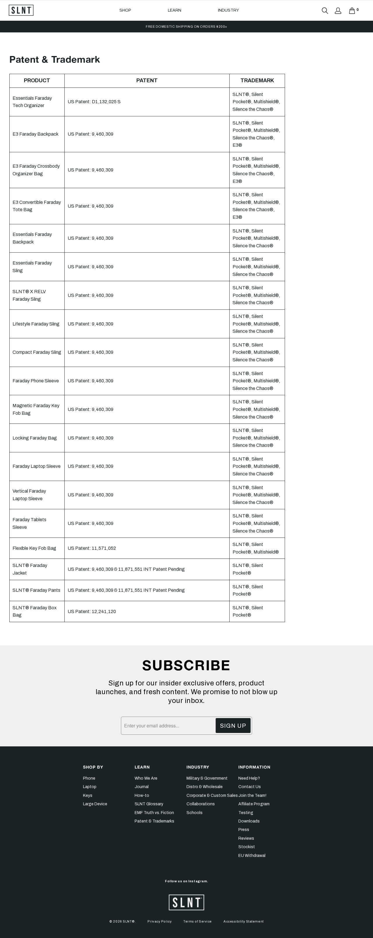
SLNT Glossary (149, 804)
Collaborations (200, 804)
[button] (125, 10)
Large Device (95, 804)
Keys (87, 795)
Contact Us (249, 787)
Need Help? (249, 778)
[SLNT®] (21, 10)
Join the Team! (252, 795)
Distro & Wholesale (204, 787)
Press (243, 829)
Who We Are (146, 778)
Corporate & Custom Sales (212, 795)
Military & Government (207, 778)
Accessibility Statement (244, 921)
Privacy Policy (159, 921)
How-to (142, 795)
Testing (245, 813)
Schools (194, 813)
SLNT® (129, 921)
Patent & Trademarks (154, 821)
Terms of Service (197, 921)
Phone (89, 778)
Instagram (197, 881)
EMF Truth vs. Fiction (154, 813)
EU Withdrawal (251, 855)
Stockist (246, 847)
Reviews (246, 838)
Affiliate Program (254, 804)
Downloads (249, 821)
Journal (142, 787)
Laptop (89, 787)
